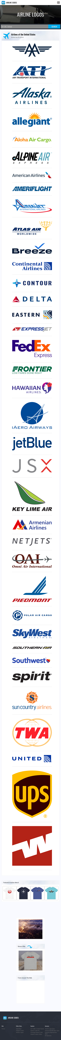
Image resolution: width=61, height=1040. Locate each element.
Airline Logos (20, 1032)
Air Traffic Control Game (37, 1028)
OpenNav (18, 1028)
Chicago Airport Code (36, 1032)
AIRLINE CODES (11, 2)
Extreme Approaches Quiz (51, 1033)
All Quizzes (48, 1035)
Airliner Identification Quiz (52, 1030)
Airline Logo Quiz (50, 1028)
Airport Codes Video (36, 1034)
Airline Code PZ (35, 1030)
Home (3, 1028)
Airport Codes (20, 1030)
